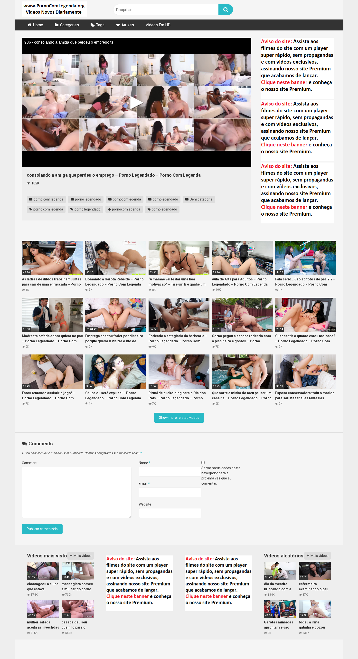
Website (145, 504)
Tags (100, 25)
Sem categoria (200, 199)
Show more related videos (179, 418)
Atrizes (128, 25)
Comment (30, 463)
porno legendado (87, 199)
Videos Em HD (158, 25)
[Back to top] (341, 644)
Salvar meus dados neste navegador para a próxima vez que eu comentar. (220, 475)
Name (145, 463)
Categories (69, 25)
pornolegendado (165, 199)
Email (144, 484)
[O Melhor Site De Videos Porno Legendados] (54, 9)
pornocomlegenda (126, 199)
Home (38, 25)
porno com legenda (48, 199)
